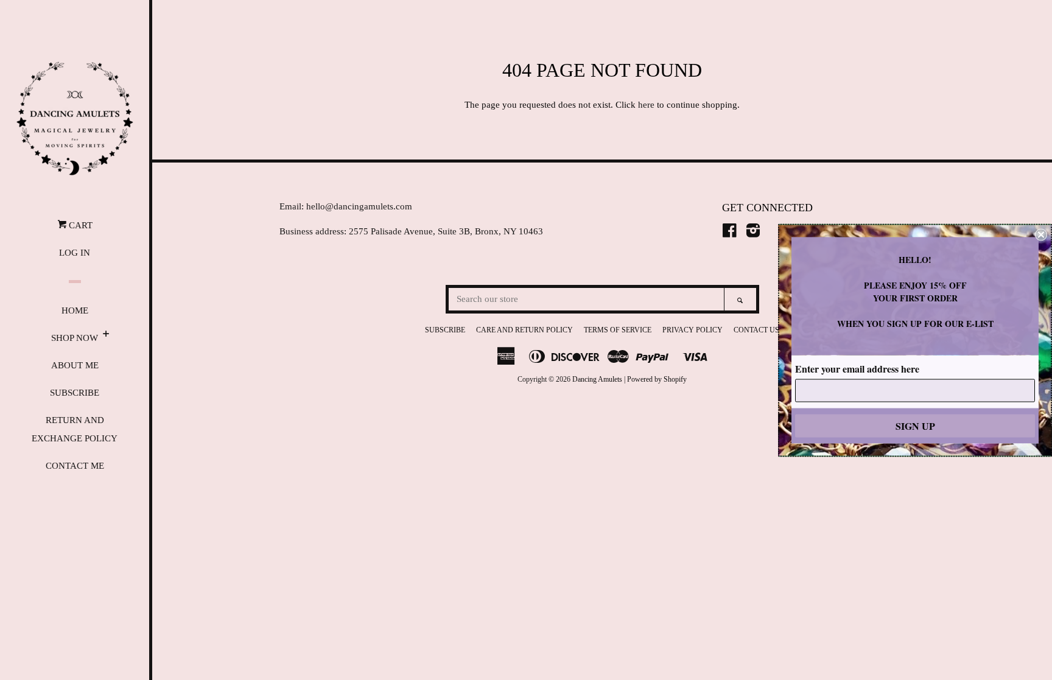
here (646, 105)
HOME (74, 310)
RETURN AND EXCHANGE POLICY (74, 429)
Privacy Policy (692, 330)
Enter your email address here (857, 368)
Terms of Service (617, 330)
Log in (74, 253)
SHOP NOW (74, 338)
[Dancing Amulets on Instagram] (753, 233)
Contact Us (756, 330)
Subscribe (445, 330)
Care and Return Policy (524, 330)
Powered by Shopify (657, 379)
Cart (79, 225)
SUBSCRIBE (74, 393)
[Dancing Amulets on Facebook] (729, 233)
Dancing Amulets (597, 379)
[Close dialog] (1041, 234)
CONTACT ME (75, 466)
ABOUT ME (75, 365)
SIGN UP (915, 425)
